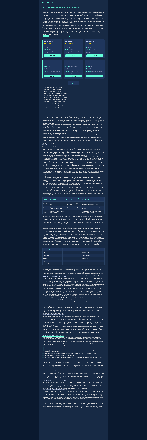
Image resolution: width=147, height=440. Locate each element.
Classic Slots (53, 36)
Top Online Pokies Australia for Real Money (53, 87)
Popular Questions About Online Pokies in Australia (55, 103)
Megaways (67, 36)
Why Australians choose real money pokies (53, 91)
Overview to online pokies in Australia (52, 89)
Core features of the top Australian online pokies (55, 99)
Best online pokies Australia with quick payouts (54, 95)
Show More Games (73, 82)
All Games (45, 36)
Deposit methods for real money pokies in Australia (55, 97)
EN (52, 2)
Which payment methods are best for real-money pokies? (57, 110)
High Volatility (76, 36)
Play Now (52, 55)
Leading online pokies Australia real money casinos (55, 93)
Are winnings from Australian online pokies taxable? (55, 107)
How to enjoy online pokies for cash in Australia (54, 101)
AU (55, 2)
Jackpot (61, 36)
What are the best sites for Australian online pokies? (55, 112)
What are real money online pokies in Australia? (54, 105)
